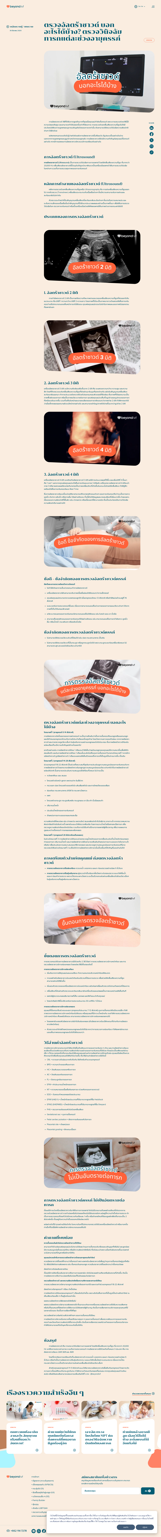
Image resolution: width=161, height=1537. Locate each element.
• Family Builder (38, 1500)
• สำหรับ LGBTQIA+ (39, 1508)
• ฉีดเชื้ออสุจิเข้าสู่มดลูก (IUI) (42, 1492)
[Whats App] (39, 1531)
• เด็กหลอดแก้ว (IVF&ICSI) (42, 1484)
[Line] (33, 1531)
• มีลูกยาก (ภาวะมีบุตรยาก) (42, 1481)
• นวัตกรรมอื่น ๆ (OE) (40, 1496)
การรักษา (35, 1477)
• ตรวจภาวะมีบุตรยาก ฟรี (42, 1512)
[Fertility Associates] (18, 1476)
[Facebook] (44, 1531)
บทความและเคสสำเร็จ (40, 1516)
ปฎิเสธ (144, 1527)
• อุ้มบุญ (34, 1504)
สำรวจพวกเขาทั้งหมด (141, 1393)
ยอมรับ (125, 1527)
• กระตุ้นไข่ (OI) (37, 1488)
